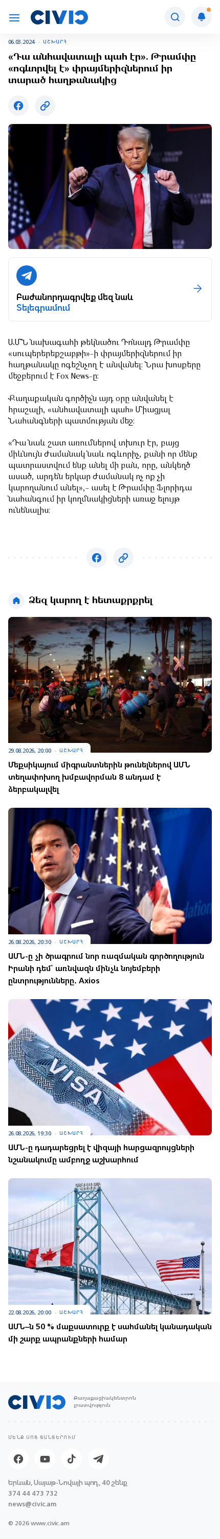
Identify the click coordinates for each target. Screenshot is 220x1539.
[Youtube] (45, 1459)
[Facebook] (18, 1459)
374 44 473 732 (33, 1493)
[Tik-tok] (71, 1459)
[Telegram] (98, 1459)
